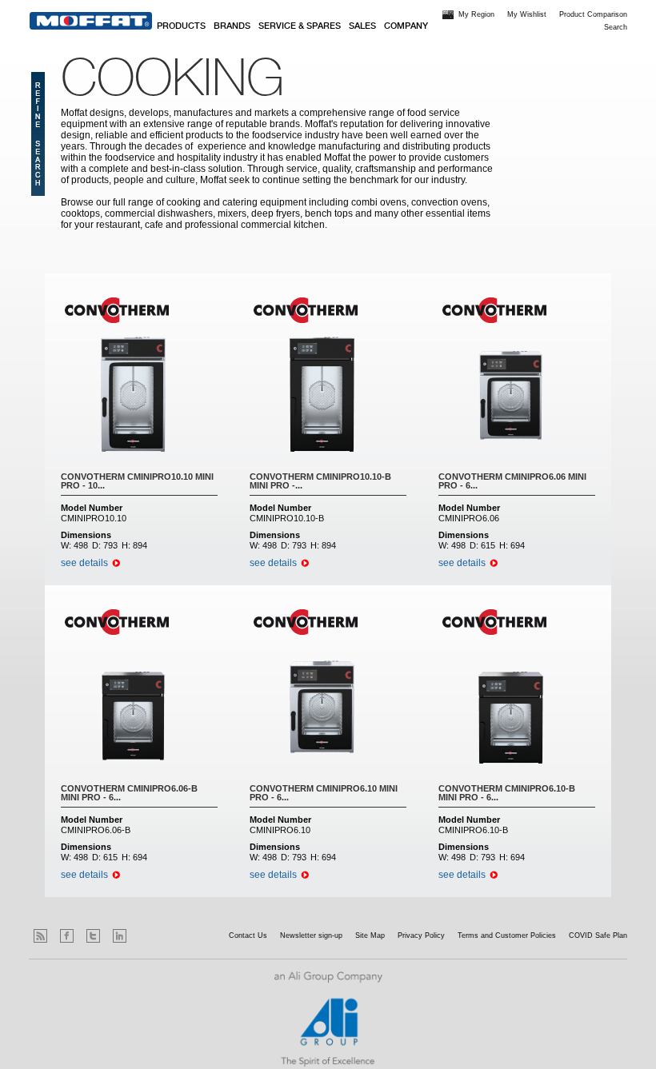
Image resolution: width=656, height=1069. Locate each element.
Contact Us (248, 935)
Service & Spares (299, 26)
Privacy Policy (421, 935)
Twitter (93, 936)
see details (84, 562)
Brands (232, 26)
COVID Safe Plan (598, 935)
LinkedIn (119, 936)
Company (406, 26)
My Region (476, 14)
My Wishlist (526, 14)
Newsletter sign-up (311, 935)
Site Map (370, 935)
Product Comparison (593, 14)
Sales (362, 26)
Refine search (38, 134)
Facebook (67, 936)
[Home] (91, 21)
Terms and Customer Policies (507, 935)
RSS (40, 936)
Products (181, 26)
